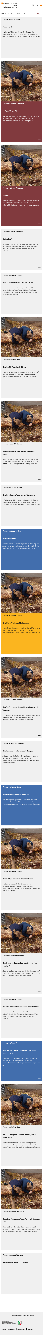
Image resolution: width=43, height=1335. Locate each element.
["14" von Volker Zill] (21, 81)
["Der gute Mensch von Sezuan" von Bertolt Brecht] (21, 421)
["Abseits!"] (21, 165)
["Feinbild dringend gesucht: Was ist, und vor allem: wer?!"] (21, 1104)
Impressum (11, 1329)
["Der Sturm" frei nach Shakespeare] (21, 593)
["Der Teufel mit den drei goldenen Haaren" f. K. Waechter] (21, 677)
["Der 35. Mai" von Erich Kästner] (21, 337)
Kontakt (30, 1329)
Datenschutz (21, 1329)
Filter (38, 14)
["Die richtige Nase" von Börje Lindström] (21, 848)
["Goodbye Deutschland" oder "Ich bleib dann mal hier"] (21, 1189)
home (4, 1329)
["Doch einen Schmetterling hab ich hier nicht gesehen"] (21, 933)
